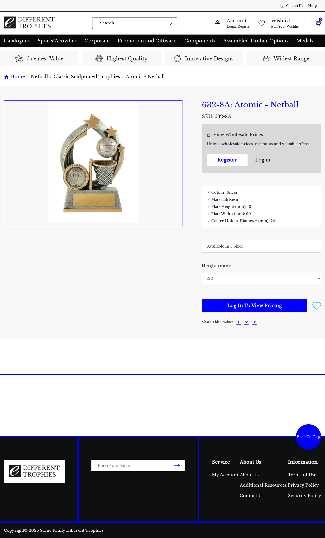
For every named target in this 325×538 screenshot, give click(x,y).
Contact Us (294, 6)
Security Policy (304, 495)
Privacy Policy (303, 485)
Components (199, 41)
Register (227, 160)
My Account (225, 474)
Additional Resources (263, 485)
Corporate (97, 41)
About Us (249, 474)
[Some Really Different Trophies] (29, 23)
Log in (262, 160)
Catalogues (17, 41)
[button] (316, 305)
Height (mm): (216, 265)
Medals (304, 41)
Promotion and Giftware (147, 41)
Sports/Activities (57, 41)
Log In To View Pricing (254, 305)
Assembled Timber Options (255, 41)
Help (312, 6)
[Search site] (169, 23)
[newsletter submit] (177, 465)
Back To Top (308, 437)
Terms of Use (302, 474)
